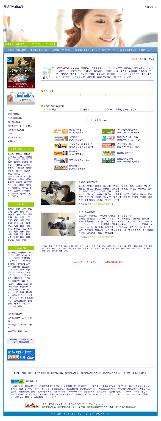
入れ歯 (19, 284)
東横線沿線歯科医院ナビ (50, 386)
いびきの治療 (121, 227)
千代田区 (20, 168)
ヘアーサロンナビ (97, 394)
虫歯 (26, 284)
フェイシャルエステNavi (36, 394)
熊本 (18, 240)
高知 (22, 234)
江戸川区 (12, 156)
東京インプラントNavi (79, 160)
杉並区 (25, 162)
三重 (28, 220)
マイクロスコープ (136, 230)
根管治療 (24, 286)
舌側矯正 (88, 71)
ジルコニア (134, 74)
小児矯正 (22, 252)
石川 (22, 223)
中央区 (11, 168)
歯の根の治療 (97, 227)
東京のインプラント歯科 (128, 147)
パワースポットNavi (132, 394)
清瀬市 (23, 193)
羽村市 (21, 185)
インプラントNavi (125, 144)
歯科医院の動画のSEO (91, 373)
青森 (18, 209)
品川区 (25, 159)
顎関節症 (117, 77)
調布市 (19, 182)
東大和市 (16, 188)
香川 (16, 234)
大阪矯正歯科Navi (107, 389)
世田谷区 (18, 165)
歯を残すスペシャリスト (21, 339)
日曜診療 (91, 233)
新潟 (10, 223)
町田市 (135, 197)
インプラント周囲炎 (120, 218)
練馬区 (19, 171)
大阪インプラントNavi (29, 389)
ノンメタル (13, 269)
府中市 (25, 188)
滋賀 (28, 226)
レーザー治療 (18, 292)
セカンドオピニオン (106, 233)
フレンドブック (52, 397)
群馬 (10, 217)
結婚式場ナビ (66, 394)
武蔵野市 (26, 191)
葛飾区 (29, 156)
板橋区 (27, 154)
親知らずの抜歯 (104, 77)
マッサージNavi (75, 391)
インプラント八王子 (113, 68)
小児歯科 (128, 77)
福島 (22, 211)
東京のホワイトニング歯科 (129, 140)
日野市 (15, 196)
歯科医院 (39, 397)
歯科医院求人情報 (125, 159)
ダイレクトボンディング (19, 272)
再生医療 (89, 230)
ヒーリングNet (114, 394)
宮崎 (28, 237)
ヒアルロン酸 (78, 77)
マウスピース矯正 (107, 216)
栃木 (16, 217)
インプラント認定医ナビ (80, 144)
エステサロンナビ (131, 391)
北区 (10, 159)
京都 (16, 226)
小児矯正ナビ (17, 386)
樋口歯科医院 (50, 109)
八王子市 (12, 185)
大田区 (21, 156)
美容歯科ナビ (75, 137)
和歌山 (17, 229)
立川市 (108, 200)
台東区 (27, 165)
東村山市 (107, 197)
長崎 (22, 237)
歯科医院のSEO (72, 373)
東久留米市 (13, 193)
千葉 (24, 214)
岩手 (24, 209)
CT (17, 298)
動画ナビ (29, 397)
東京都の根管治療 (77, 169)
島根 (22, 231)
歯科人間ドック (19, 295)
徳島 (10, 234)
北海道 (11, 209)
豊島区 (29, 168)
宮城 (10, 211)
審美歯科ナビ (75, 130)
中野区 (11, 171)
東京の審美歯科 (76, 132)
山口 (10, 231)
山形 (16, 211)
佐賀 (16, 237)
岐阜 (22, 220)
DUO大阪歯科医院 (21, 342)
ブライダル (116, 230)
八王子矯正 (96, 68)
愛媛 (28, 231)
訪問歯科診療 (20, 301)
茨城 (30, 214)
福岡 (28, 234)
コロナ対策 (17, 306)
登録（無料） (28, 373)
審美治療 (101, 74)
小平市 (21, 179)
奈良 (10, 229)
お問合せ (143, 373)
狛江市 (29, 179)
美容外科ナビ (60, 391)
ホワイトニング (15, 275)
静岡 (22, 217)
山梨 (28, 217)
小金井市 (28, 176)
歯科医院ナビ (151, 7)
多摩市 (11, 182)
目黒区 (17, 173)
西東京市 (28, 182)
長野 (10, 220)
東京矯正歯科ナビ (125, 153)
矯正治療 (138, 68)
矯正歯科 (12, 252)
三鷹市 (17, 191)
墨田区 (106, 188)
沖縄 (24, 240)
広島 (30, 229)
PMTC (91, 74)
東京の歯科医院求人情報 (128, 161)
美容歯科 (66, 77)
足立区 (11, 154)
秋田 (30, 209)
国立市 (20, 176)
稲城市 (86, 109)
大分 (10, 237)
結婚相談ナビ (81, 394)
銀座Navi (19, 397)
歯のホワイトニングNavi (128, 137)
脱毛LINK (54, 394)
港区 (10, 173)
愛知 (16, 220)
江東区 (17, 159)
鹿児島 (11, 240)
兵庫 (22, 226)
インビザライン (74, 71)
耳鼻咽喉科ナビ (44, 391)
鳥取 (16, 231)
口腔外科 (16, 267)
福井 (28, 223)
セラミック (25, 269)
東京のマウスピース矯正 (128, 132)
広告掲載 (40, 373)
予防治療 (143, 71)
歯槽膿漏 (26, 258)
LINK (134, 373)
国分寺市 (12, 179)
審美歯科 (26, 267)
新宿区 (17, 162)
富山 (16, 223)
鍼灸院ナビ (89, 391)
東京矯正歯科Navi (88, 389)
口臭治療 (18, 278)
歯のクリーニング (20, 281)
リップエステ (93, 224)
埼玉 (18, 214)
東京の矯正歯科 (76, 154)
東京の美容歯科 (76, 140)
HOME (151, 59)
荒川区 (19, 154)
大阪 (10, 226)
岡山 (24, 229)
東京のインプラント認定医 (81, 147)
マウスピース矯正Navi (127, 130)
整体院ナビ (102, 391)
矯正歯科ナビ (75, 151)
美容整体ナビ (115, 391)
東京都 (143, 59)
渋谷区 (82, 188)
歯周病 (17, 258)
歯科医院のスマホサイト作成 (116, 373)
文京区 (27, 171)
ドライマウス (136, 227)
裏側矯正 (98, 71)
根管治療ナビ (75, 166)
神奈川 (11, 214)
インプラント (14, 261)
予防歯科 (64, 74)
